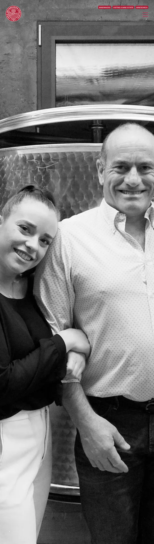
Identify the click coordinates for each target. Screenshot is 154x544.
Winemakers (104, 7)
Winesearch (141, 7)
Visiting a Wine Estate (123, 7)
